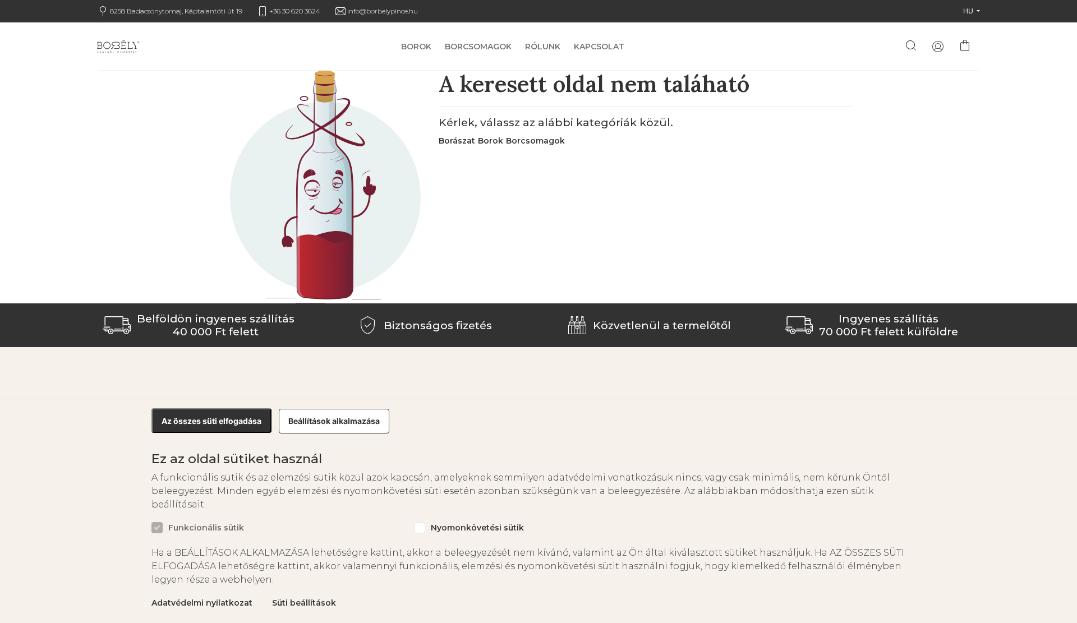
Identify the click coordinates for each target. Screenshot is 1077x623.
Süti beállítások (304, 603)
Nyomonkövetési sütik (477, 528)
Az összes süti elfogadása (211, 421)
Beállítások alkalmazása (334, 421)
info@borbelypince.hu (382, 11)
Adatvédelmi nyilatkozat (201, 603)
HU (969, 11)
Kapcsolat (599, 47)
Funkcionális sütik (206, 528)
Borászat (457, 141)
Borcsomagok (478, 47)
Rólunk (542, 47)
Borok (416, 47)
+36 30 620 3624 (294, 11)
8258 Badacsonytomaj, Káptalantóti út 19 (176, 11)
